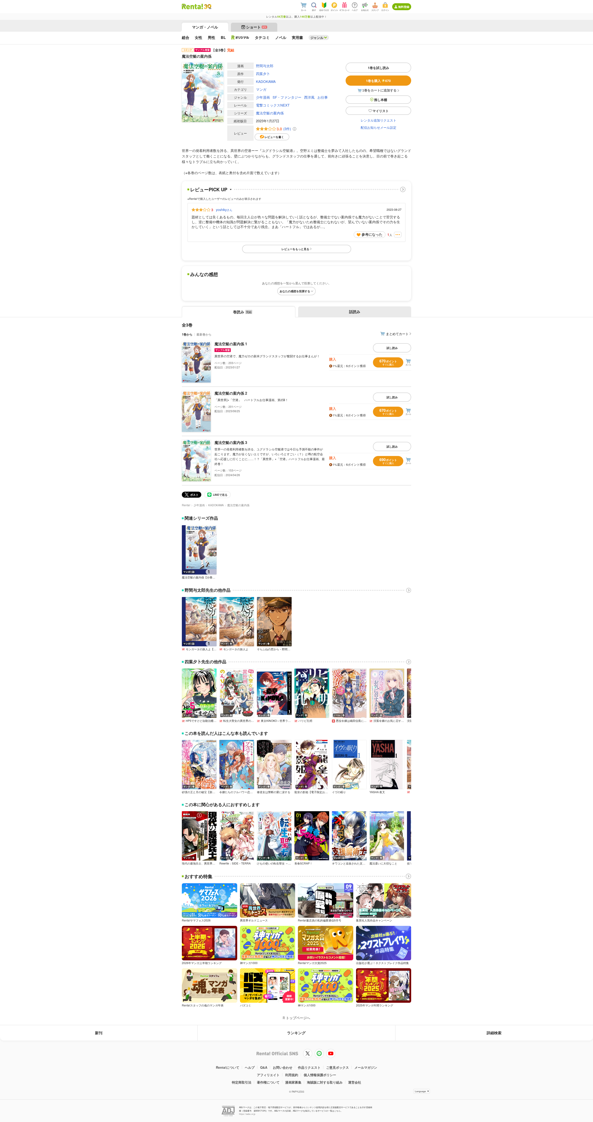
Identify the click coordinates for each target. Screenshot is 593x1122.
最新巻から (203, 334)
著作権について (268, 1082)
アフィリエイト (268, 1074)
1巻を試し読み (378, 67)
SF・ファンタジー (287, 97)
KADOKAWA (266, 81)
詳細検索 (494, 1032)
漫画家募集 (293, 1082)
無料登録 (403, 7)
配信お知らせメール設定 (378, 127)
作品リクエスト (309, 1067)
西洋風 (309, 97)
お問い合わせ (282, 1067)
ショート (256, 27)
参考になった (372, 234)
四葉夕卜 (263, 73)
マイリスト (380, 110)
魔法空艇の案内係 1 (230, 343)
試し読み (392, 348)
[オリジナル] (240, 37)
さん (224, 209)
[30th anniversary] (207, 6)
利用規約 (291, 1074)
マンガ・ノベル (205, 27)
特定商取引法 (241, 1082)
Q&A (263, 1067)
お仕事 (322, 97)
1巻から (187, 334)
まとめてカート (397, 333)
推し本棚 (380, 99)
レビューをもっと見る (295, 249)
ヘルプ (250, 1067)
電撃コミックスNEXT (273, 105)
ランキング (296, 1032)
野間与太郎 (264, 65)
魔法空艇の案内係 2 (230, 393)
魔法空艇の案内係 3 (230, 442)
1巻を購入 (378, 80)
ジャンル (316, 37)
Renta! (186, 505)
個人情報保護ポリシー (320, 1074)
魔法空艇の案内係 (270, 112)
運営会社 (354, 1082)
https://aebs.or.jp (247, 1114)
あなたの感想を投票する (295, 291)
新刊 (98, 1032)
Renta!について (227, 1067)
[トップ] (192, 6)
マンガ (261, 89)
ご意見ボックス (337, 1067)
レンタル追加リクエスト (378, 120)
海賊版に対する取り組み (325, 1082)
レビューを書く (274, 137)
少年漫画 (263, 97)
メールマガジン (365, 1067)
